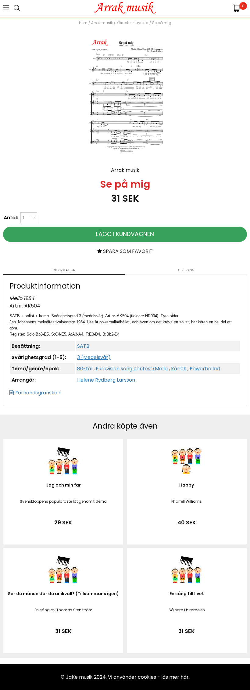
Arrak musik (102, 22)
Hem (83, 22)
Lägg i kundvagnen (125, 234)
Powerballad (205, 368)
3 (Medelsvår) (94, 357)
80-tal (84, 368)
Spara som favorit (127, 251)
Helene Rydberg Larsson (106, 379)
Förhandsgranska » (38, 392)
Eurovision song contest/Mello (132, 368)
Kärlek (178, 368)
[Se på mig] (125, 154)
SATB (83, 346)
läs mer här (175, 677)
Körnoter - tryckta (132, 22)
